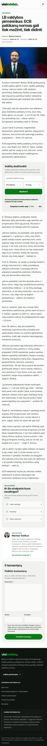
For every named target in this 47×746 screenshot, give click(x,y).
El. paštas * (27, 615)
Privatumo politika (8, 700)
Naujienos (6, 13)
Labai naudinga (24, 504)
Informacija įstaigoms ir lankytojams (14, 691)
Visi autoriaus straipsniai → (21, 555)
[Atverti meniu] (43, 4)
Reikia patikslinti (24, 519)
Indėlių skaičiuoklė (12, 674)
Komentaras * (9, 582)
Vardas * (7, 615)
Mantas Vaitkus (20, 535)
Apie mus (4, 687)
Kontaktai (4, 704)
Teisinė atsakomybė (8, 696)
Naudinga (24, 512)
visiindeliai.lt (5, 743)
